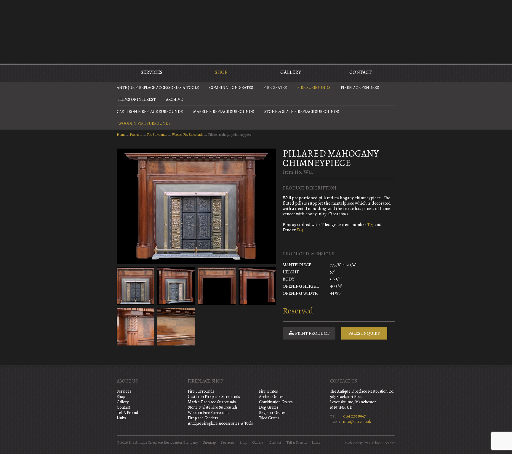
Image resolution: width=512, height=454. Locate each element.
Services (151, 72)
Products (136, 134)
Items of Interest (137, 99)
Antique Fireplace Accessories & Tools (158, 87)
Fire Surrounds (313, 87)
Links (121, 418)
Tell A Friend (127, 412)
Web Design (354, 443)
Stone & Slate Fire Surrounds (213, 407)
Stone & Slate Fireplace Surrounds (301, 111)
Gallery (290, 72)
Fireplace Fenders (360, 87)
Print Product (311, 333)
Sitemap (209, 442)
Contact (360, 72)
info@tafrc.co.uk (357, 421)
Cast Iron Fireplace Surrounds (150, 111)
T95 (370, 224)
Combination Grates (231, 87)
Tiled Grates (269, 418)
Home (121, 134)
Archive (174, 99)
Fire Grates (275, 87)
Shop (221, 72)
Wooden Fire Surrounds (144, 123)
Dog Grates (269, 407)
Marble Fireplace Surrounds (223, 111)
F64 (300, 230)
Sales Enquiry (364, 333)
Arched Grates (271, 396)
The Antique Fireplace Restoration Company (256, 31)
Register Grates (272, 412)
